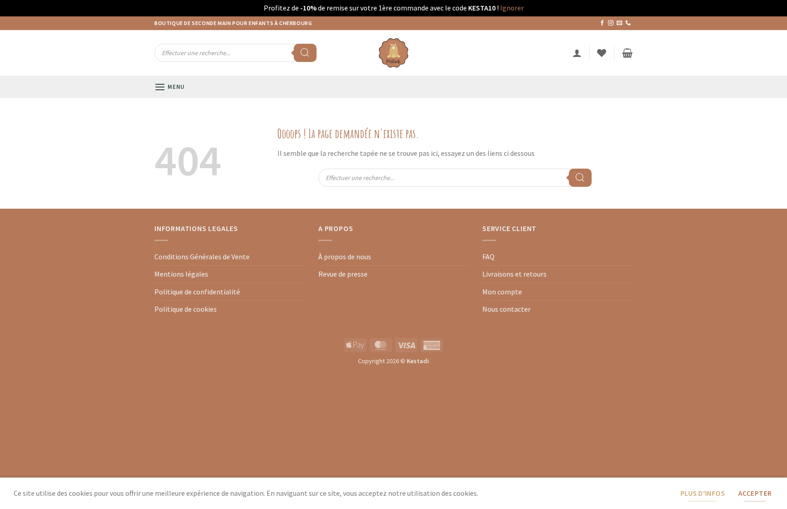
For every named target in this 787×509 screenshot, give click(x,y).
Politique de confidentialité (197, 291)
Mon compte (502, 291)
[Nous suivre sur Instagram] (610, 23)
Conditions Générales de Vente (202, 256)
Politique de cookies (185, 309)
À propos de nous (344, 256)
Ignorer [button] (512, 7)
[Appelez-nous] (628, 23)
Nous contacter (506, 309)
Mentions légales (181, 273)
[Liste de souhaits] (601, 53)
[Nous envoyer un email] (619, 23)
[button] (577, 53)
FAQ (488, 256)
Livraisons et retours (514, 273)
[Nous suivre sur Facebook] (602, 23)
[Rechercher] (305, 53)
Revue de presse (343, 273)
